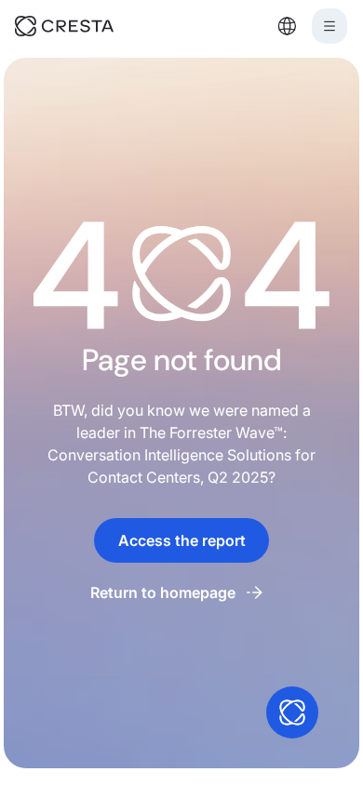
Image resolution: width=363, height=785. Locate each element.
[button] (286, 26)
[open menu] (329, 26)
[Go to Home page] (90, 26)
